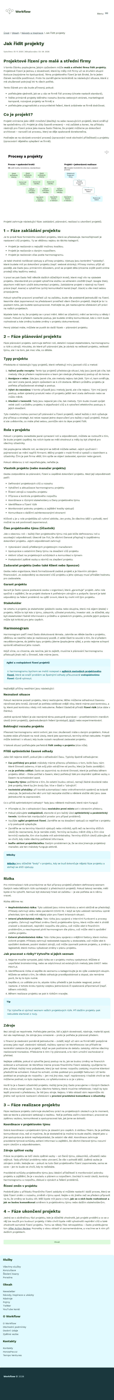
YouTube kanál (11, 1309)
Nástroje (7, 1298)
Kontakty (8, 1348)
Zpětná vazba (10, 1334)
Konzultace (9, 1270)
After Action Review (19, 1228)
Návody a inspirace (32, 33)
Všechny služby (12, 1266)
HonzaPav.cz (10, 1351)
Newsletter (9, 1291)
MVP (71, 720)
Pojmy (6, 1302)
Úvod (6, 33)
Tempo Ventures (12, 1355)
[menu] (107, 14)
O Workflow (9, 1323)
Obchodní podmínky (14, 1327)
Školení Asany (11, 1273)
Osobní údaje (10, 1330)
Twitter (7, 1305)
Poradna (7, 1277)
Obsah (15, 33)
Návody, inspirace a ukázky (18, 1295)
